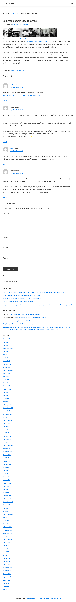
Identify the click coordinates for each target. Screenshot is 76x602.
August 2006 (6, 580)
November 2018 (8, 408)
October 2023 (7, 339)
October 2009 (7, 505)
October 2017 (7, 417)
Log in (59, 598)
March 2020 (6, 383)
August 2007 (6, 542)
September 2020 (8, 370)
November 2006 (8, 571)
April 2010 (6, 492)
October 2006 (7, 574)
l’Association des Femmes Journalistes (39, 41)
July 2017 (6, 427)
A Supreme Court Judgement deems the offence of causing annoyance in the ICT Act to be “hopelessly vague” (37, 305)
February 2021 (7, 364)
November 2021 (8, 348)
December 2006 (8, 567)
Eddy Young (6, 324)
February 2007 (7, 561)
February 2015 (7, 464)
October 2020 (7, 367)
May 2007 (6, 552)
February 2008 (7, 527)
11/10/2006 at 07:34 (16, 110)
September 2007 (8, 539)
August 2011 (6, 480)
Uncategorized (19, 70)
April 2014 (6, 467)
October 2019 (7, 386)
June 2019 (6, 392)
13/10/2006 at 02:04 (16, 173)
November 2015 (8, 452)
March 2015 (6, 461)
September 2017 (8, 420)
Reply (5, 100)
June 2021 (6, 351)
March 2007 (6, 558)
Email (5, 248)
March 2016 (6, 448)
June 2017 (6, 430)
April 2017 (6, 433)
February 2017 (7, 436)
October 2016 (7, 442)
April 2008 (6, 520)
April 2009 (6, 511)
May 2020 (6, 376)
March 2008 (6, 524)
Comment (7, 213)
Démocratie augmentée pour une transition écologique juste (22, 298)
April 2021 (6, 358)
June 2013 (6, 470)
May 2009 (6, 508)
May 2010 (6, 489)
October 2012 (7, 477)
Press (12, 70)
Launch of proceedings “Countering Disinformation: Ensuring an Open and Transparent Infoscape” (34, 292)
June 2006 (6, 586)
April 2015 (6, 458)
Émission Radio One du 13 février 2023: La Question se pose (21, 295)
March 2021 (6, 361)
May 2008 (6, 517)
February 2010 (7, 495)
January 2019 (7, 405)
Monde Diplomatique (27, 39)
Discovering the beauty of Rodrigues (22, 321)
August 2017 (6, 423)
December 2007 (8, 530)
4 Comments (24, 24)
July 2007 (6, 546)
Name (5, 238)
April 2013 (6, 474)
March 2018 (6, 411)
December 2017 (8, 414)
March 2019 (6, 401)
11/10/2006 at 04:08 (16, 87)
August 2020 (6, 373)
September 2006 (8, 577)
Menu (71, 3)
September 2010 (8, 483)
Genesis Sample (30, 598)
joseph (12, 84)
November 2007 (8, 533)
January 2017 (7, 439)
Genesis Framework (43, 598)
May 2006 (6, 589)
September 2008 (8, 514)
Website (5, 258)
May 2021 (6, 354)
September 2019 (8, 389)
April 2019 (6, 398)
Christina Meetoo (9, 3)
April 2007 (6, 555)
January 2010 (7, 499)
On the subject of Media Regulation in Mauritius (18, 302)
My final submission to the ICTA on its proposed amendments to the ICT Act (34, 329)
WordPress (53, 598)
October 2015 (7, 455)
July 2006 (6, 583)
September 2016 (8, 445)
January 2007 (7, 564)
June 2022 (6, 345)
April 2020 (6, 380)
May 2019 (6, 395)
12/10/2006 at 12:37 (16, 151)
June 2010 (6, 486)
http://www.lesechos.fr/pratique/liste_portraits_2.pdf (21, 95)
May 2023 (6, 342)
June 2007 (6, 549)
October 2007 (7, 536)
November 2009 (8, 502)
